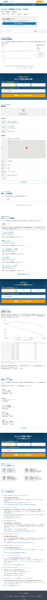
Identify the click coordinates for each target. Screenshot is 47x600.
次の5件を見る (23, 427)
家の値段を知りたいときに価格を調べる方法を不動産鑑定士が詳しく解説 (20, 530)
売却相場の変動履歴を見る (13, 122)
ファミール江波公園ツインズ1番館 (9, 249)
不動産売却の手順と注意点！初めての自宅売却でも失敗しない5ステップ (20, 542)
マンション (8, 84)
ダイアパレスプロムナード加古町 (9, 265)
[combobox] (16, 31)
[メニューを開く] (44, 1)
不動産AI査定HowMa (5, 4)
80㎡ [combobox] (39, 50)
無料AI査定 (39, 1)
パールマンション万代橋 (7, 232)
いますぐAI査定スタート (19, 23)
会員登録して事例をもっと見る (23, 274)
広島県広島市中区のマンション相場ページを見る (12, 368)
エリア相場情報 (14, 4)
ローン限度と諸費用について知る (12, 585)
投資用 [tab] (9, 223)
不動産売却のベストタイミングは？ (13, 517)
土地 (38, 84)
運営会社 (39, 596)
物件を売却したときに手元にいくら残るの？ (15, 575)
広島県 (19, 4)
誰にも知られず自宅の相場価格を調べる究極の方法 (16, 552)
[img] (23, 330)
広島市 (22, 4)
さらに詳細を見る (23, 181)
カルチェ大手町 (5, 257)
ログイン (21, 593)
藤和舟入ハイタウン (6, 240)
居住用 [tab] (3, 223)
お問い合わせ (17, 596)
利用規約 (23, 596)
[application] (17, 57)
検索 (35, 31)
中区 (25, 4)
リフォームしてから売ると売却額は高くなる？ (15, 564)
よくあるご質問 (9, 596)
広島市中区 (13, 138)
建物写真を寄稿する (23, 114)
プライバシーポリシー (31, 596)
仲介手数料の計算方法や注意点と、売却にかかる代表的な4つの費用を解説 (21, 504)
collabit (25, 599)
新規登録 (26, 593)
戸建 (23, 84)
